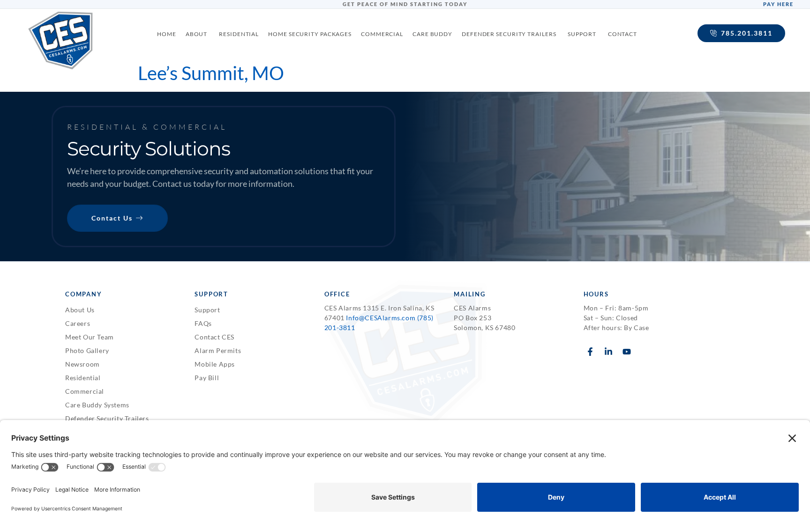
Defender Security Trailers (107, 418)
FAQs (203, 323)
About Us (80, 310)
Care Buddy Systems (97, 405)
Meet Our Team (89, 337)
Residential (83, 378)
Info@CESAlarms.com (380, 318)
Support (207, 310)
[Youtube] (626, 352)
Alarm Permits (218, 350)
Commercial (84, 391)
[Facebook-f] (590, 352)
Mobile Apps (215, 364)
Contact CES (214, 337)
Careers (77, 323)
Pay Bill (207, 378)
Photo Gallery (87, 350)
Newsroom (82, 364)
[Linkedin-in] (608, 352)
